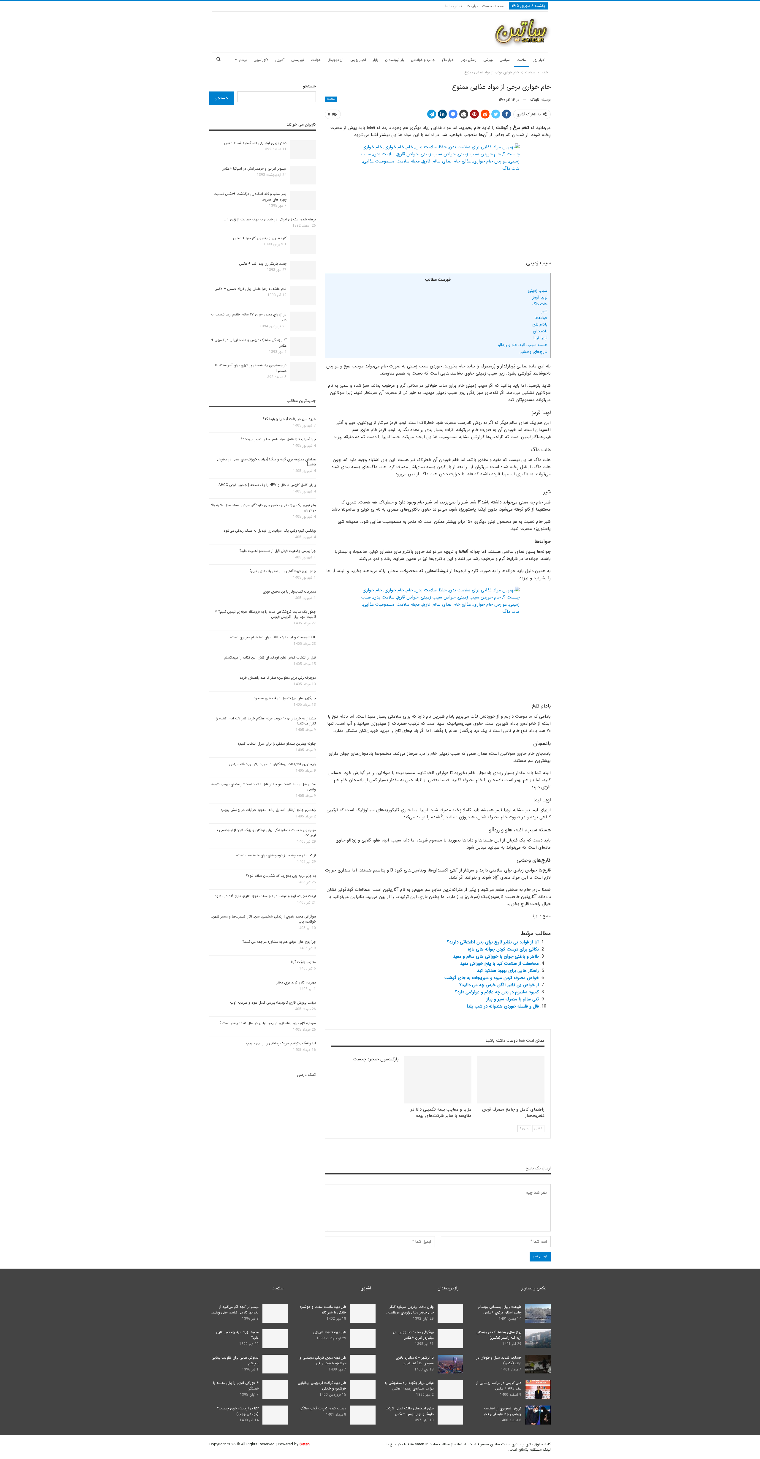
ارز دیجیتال (335, 60)
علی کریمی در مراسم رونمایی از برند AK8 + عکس (498, 1385)
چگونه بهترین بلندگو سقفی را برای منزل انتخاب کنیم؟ (277, 743)
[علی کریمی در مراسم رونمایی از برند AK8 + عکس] (538, 1389)
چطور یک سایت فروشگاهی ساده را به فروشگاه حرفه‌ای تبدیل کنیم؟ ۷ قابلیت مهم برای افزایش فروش (265, 614)
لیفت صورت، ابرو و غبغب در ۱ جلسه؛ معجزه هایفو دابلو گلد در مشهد (265, 896)
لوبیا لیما (540, 338)
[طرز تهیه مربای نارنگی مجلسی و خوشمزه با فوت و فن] (363, 1364)
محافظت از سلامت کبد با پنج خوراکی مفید (499, 963)
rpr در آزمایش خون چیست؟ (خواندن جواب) (238, 1411)
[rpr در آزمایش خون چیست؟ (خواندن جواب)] (275, 1415)
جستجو (309, 86)
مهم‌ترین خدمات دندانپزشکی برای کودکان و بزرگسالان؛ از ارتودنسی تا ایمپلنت (266, 832)
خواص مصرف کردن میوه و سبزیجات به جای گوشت (491, 977)
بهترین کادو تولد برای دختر (296, 982)
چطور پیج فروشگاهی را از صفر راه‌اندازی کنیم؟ (282, 571)
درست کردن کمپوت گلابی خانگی (323, 1408)
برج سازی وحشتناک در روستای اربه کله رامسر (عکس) (498, 1334)
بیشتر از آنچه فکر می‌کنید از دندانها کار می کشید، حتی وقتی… (234, 1309)
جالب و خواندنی (423, 60)
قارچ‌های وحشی (533, 351)
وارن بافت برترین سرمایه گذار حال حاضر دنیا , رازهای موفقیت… (410, 1309)
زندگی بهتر (468, 60)
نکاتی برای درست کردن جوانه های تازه (503, 949)
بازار (375, 60)
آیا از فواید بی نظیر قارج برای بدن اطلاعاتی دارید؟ (493, 942)
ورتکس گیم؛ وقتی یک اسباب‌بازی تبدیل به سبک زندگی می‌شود (270, 530)
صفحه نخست (493, 6)
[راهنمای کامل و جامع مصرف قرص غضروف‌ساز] (510, 1079)
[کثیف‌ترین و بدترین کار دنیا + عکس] (303, 244)
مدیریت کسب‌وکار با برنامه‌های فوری (289, 591)
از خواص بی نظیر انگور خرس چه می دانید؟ (499, 985)
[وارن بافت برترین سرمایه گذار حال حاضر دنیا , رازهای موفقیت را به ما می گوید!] (450, 1313)
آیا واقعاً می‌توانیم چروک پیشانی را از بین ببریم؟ (281, 1043)
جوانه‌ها (540, 318)
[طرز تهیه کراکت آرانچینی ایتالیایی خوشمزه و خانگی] (363, 1389)
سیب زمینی (537, 290)
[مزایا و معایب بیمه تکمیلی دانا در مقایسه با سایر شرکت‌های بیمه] (438, 1079)
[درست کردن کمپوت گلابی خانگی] (363, 1415)
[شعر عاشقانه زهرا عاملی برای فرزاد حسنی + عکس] (303, 295)
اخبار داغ (448, 60)
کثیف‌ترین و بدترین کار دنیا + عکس (259, 238)
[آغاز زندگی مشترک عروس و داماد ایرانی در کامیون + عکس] (303, 346)
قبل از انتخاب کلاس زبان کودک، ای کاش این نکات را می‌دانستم (270, 657)
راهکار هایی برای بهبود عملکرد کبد (508, 970)
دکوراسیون (261, 60)
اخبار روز (539, 60)
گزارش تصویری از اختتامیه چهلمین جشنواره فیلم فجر (502, 1411)
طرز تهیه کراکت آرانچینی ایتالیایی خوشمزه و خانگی (322, 1385)
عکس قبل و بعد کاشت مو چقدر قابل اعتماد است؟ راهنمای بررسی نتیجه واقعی (263, 786)
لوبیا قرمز (539, 297)
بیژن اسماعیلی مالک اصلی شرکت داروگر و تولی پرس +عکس (410, 1411)
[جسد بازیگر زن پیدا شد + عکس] (303, 270)
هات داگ (539, 304)
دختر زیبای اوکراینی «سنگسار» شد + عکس (255, 143)
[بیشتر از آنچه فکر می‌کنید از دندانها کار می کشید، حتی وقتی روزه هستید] (275, 1313)
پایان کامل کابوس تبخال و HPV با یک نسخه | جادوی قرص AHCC (267, 485)
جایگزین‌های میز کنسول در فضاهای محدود (285, 698)
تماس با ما (453, 6)
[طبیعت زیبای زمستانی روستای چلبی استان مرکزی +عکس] (538, 1313)
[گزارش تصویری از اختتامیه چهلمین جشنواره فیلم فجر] (538, 1415)
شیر (544, 311)
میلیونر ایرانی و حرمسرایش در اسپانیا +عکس (253, 168)
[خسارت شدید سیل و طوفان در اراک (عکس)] (538, 1364)
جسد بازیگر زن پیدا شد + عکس (262, 263)
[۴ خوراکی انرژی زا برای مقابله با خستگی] (275, 1389)
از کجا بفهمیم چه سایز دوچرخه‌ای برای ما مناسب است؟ (275, 855)
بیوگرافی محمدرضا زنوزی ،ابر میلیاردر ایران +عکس (413, 1334)
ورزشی (488, 60)
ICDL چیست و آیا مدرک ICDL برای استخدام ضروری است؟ (272, 637)
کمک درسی (306, 1074)
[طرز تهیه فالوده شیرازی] (363, 1338)
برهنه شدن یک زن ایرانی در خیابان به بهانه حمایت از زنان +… (270, 219)
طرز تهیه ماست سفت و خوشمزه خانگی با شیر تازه (323, 1309)
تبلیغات (472, 6)
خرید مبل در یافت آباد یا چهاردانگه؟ (289, 419)
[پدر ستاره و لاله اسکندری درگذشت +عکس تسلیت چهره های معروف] (303, 200)
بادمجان (540, 331)
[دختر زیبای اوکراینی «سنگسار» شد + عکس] (303, 149)
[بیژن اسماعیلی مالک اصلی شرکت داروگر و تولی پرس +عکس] (450, 1415)
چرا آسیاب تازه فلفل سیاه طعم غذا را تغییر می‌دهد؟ (278, 439)
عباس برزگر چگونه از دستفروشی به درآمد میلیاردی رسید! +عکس (409, 1385)
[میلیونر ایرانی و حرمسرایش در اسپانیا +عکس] (303, 175)
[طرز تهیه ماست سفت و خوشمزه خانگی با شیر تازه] (363, 1313)
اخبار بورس (358, 60)
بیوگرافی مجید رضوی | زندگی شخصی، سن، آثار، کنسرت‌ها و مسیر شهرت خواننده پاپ (263, 919)
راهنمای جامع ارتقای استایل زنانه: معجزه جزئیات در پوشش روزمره (268, 810)
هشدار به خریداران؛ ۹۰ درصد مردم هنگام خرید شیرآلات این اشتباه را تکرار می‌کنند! (266, 721)
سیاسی (505, 60)
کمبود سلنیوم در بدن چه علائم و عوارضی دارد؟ (497, 992)
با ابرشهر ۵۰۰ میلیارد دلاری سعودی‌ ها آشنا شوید (415, 1360)
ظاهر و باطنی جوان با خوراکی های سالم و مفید (496, 956)
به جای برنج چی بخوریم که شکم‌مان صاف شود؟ (281, 876)
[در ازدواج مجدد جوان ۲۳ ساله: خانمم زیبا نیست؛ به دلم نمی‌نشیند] (303, 321)
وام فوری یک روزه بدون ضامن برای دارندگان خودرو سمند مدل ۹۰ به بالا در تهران (263, 507)
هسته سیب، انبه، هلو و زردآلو (522, 345)
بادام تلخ (539, 324)
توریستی (297, 60)
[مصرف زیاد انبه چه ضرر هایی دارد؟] (275, 1338)
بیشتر (243, 60)
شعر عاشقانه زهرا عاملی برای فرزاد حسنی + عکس (250, 289)
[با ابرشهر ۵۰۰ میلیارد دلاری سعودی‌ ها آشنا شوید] (450, 1364)
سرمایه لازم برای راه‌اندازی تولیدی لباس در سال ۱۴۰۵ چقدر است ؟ (267, 1023)
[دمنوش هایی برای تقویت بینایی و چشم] (275, 1364)
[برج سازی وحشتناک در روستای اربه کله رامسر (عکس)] (538, 1338)
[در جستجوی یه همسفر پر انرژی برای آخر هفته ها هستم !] (303, 371)
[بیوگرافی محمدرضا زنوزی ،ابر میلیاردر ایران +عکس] (450, 1338)
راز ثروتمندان (394, 60)
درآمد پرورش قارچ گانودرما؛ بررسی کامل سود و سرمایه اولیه (272, 1002)
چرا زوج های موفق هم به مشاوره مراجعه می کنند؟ (279, 942)
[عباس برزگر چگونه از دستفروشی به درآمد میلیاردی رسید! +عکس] (450, 1389)
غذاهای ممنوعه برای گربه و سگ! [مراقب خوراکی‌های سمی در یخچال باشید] (266, 462)
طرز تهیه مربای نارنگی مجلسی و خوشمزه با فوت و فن (323, 1360)
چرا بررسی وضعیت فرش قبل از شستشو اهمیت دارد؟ (277, 551)
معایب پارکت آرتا (303, 962)
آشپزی (279, 60)
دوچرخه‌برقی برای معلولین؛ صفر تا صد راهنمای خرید (278, 677)
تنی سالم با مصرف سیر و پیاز (512, 999)
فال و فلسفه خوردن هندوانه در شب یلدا (503, 1006)
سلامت (522, 60)
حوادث (316, 60)
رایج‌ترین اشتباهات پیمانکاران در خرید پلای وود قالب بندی (272, 764)
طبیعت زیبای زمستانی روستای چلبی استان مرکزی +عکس (499, 1309)
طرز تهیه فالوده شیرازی (329, 1332)
